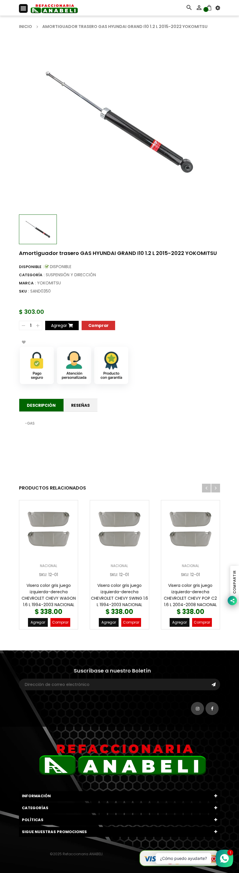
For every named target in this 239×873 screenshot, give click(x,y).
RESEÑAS (80, 405)
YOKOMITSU (49, 283)
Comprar (60, 622)
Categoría (30, 275)
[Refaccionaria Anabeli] (179, 857)
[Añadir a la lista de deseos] (23, 342)
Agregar (38, 622)
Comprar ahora (98, 325)
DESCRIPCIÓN (41, 405)
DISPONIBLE (30, 267)
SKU (23, 291)
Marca (26, 283)
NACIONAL (48, 565)
